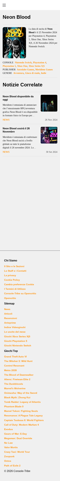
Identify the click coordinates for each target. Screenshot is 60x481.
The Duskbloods (13, 384)
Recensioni (10, 318)
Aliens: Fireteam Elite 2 (17, 379)
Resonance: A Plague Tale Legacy (23, 415)
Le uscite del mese (15, 331)
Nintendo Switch (23, 62)
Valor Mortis (11, 447)
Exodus (8, 429)
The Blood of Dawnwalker (18, 374)
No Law (8, 442)
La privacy (10, 275)
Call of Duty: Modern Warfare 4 (21, 424)
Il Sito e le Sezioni (14, 266)
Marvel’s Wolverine (15, 388)
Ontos (7, 461)
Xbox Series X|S (37, 66)
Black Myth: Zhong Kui (17, 397)
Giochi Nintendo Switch (17, 345)
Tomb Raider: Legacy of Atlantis (22, 402)
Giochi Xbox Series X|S (17, 336)
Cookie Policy (12, 280)
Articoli (8, 313)
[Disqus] (30, 204)
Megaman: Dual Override (18, 438)
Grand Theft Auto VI (15, 356)
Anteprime (10, 322)
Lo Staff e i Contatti (15, 270)
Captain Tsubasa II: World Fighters (24, 420)
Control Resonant (14, 365)
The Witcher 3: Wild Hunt (18, 361)
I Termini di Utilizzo (15, 289)
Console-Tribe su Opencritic (20, 293)
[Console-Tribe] (30, 5)
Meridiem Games (44, 69)
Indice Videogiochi (15, 327)
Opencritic (10, 298)
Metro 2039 (10, 370)
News (6, 120)
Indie (43, 73)
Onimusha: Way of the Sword (20, 393)
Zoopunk (9, 456)
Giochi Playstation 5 (15, 341)
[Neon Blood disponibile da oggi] (49, 103)
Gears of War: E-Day (15, 433)
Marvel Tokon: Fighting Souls (21, 411)
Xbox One (22, 66)
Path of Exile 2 (12, 465)
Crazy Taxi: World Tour (17, 452)
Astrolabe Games (25, 69)
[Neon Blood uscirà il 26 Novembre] (49, 135)
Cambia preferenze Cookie (19, 284)
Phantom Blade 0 (14, 406)
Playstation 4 (39, 62)
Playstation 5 (9, 66)
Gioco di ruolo (32, 73)
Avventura (18, 73)
